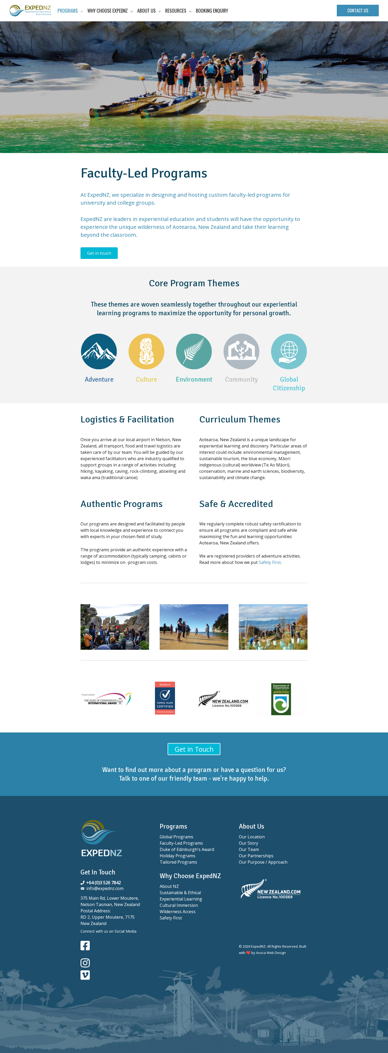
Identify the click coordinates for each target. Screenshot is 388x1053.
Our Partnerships (256, 856)
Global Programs (176, 837)
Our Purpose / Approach (263, 862)
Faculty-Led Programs (181, 843)
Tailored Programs (178, 862)
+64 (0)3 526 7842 (103, 882)
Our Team (249, 849)
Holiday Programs (177, 856)
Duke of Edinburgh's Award (187, 849)
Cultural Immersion (179, 905)
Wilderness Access (178, 911)
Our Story (248, 843)
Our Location (252, 837)
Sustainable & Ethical (180, 892)
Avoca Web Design (271, 952)
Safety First (270, 562)
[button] (358, 10)
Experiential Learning (181, 899)
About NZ (169, 886)
